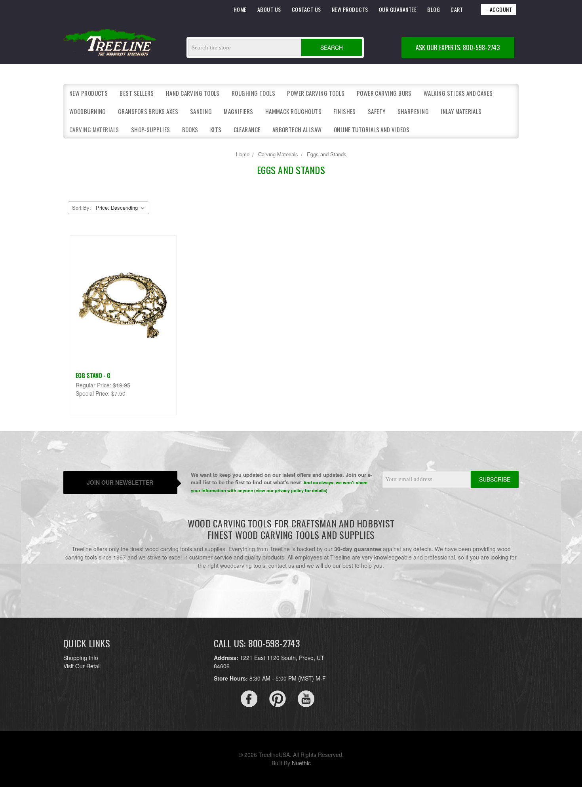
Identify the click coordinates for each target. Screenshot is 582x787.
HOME (240, 9)
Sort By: (81, 207)
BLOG (433, 9)
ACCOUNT (500, 9)
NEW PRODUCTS (350, 9)
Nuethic (301, 763)
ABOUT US (269, 9)
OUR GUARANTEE (398, 9)
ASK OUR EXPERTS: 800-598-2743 (458, 47)
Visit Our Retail (82, 666)
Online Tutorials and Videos (371, 129)
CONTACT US (306, 9)
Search (331, 47)
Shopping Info (80, 658)
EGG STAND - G (93, 375)
